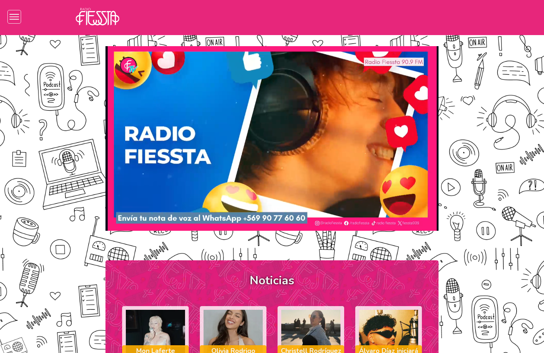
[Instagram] (378, 16)
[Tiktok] (422, 16)
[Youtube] (444, 16)
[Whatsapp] (466, 16)
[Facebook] (400, 16)
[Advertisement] (41, 151)
